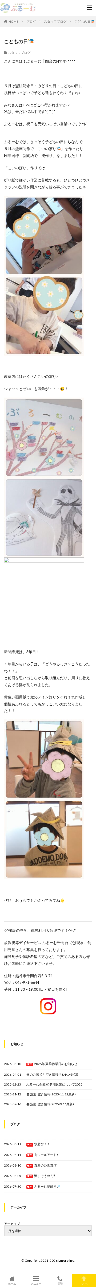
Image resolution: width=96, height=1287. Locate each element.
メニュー (36, 1283)
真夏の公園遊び (45, 1165)
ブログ (31, 21)
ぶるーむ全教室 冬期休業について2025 (54, 1084)
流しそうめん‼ (44, 1176)
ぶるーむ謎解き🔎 (47, 1186)
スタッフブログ (55, 21)
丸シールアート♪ (46, 1155)
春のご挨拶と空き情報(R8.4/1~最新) (52, 1074)
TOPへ (84, 1283)
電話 (60, 1283)
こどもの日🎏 (84, 21)
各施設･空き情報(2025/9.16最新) (50, 1104)
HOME (13, 21)
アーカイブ (12, 1223)
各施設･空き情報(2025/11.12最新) (51, 1094)
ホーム (12, 1283)
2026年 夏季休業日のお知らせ (55, 1064)
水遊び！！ (42, 1144)
